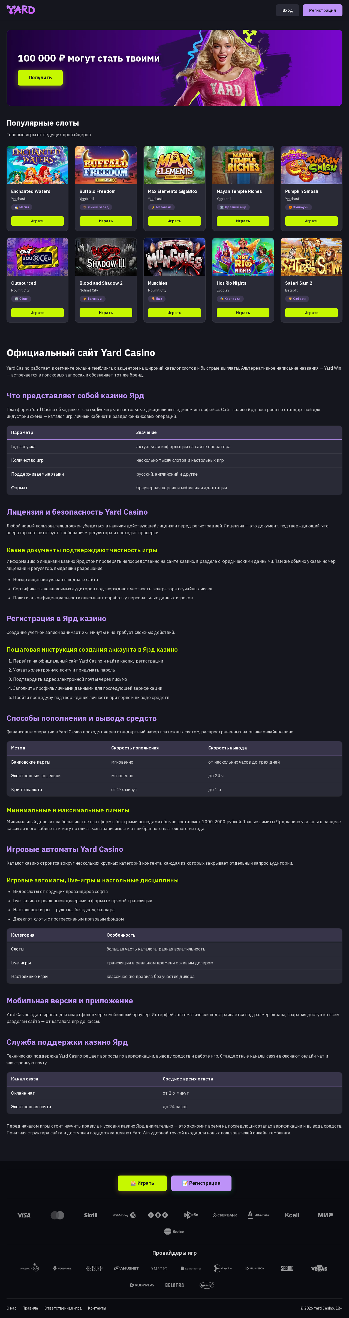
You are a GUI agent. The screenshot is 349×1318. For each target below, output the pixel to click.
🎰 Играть (142, 1183)
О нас (11, 1308)
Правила (30, 1308)
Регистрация (322, 10)
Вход (287, 10)
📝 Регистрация (201, 1183)
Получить (40, 77)
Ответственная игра (63, 1308)
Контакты (97, 1308)
